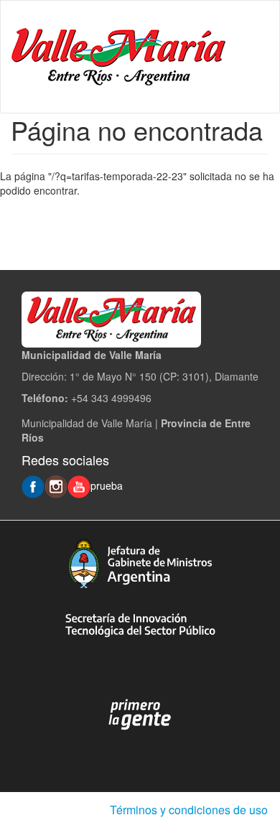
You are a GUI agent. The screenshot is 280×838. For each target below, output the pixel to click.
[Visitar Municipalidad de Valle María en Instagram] (56, 485)
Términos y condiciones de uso (189, 809)
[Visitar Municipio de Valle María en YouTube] (78, 485)
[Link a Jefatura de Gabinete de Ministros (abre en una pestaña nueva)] (140, 563)
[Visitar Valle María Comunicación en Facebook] (33, 485)
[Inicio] (118, 56)
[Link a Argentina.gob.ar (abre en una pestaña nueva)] (140, 715)
